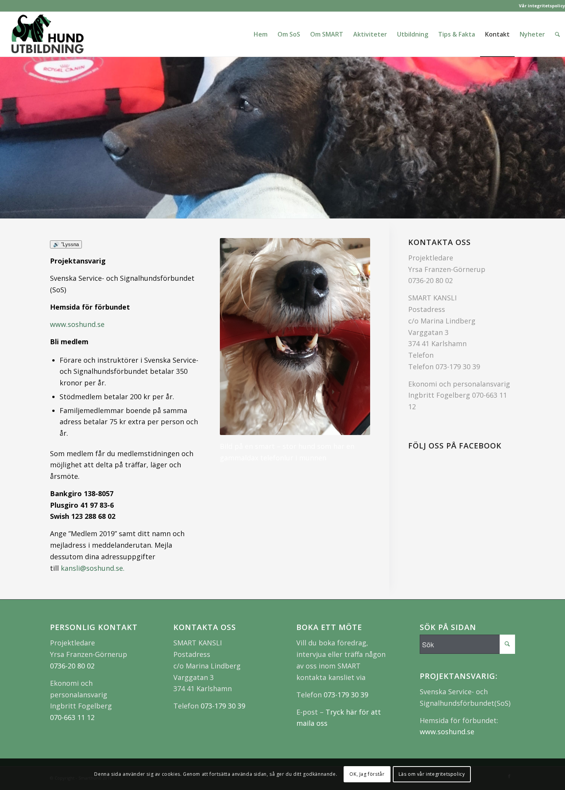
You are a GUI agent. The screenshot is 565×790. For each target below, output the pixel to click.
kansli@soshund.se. (93, 568)
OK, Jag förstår (366, 774)
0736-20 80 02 (430, 280)
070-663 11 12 (72, 717)
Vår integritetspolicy (542, 5)
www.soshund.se (77, 324)
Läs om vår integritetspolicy (432, 774)
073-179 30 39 (457, 366)
